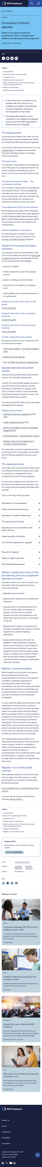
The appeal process (9, 77)
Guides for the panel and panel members (15, 74)
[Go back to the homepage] (12, 4)
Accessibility (6, 1138)
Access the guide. (9, 308)
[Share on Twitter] (3, 58)
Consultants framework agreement (17, 414)
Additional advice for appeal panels (13, 80)
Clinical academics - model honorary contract (21, 436)
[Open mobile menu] (38, 3)
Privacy (4, 1126)
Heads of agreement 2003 (13, 422)
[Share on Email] (16, 58)
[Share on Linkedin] (12, 58)
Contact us (5, 1120)
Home (3, 11)
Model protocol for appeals (14, 357)
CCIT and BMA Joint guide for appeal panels (20, 362)
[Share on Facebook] (7, 58)
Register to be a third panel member (13, 90)
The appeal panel (8, 71)
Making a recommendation (11, 87)
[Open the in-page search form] (37, 1155)
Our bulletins (6, 1143)
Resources (9, 11)
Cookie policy (6, 1132)
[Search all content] (31, 3)
